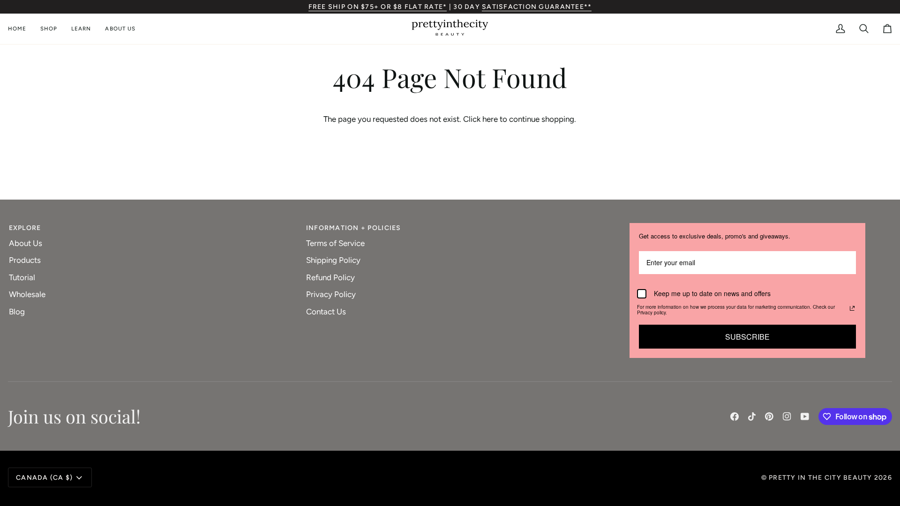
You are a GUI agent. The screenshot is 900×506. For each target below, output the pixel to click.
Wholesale (27, 294)
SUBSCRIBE (747, 336)
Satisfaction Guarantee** (537, 7)
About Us (25, 243)
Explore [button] (25, 228)
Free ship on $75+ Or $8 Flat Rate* (377, 7)
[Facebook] (734, 416)
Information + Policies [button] (353, 228)
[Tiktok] (752, 416)
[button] (48, 29)
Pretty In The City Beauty (820, 478)
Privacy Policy (331, 294)
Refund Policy (330, 277)
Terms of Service (335, 243)
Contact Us (326, 311)
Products (25, 260)
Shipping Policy (333, 260)
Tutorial (22, 277)
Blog (17, 311)
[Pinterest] (769, 416)
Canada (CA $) (44, 478)
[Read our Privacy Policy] (852, 308)
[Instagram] (787, 416)
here (490, 119)
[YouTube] (805, 416)
